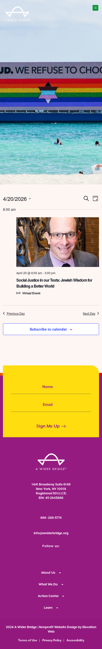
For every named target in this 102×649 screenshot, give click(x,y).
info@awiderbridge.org (51, 533)
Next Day (89, 313)
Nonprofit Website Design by (60, 627)
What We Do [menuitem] (48, 584)
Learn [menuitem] (48, 608)
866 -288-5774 (51, 518)
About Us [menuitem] (48, 573)
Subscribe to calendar (48, 329)
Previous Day (16, 313)
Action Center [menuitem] (48, 596)
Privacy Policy (51, 640)
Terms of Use (27, 640)
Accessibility (75, 640)
